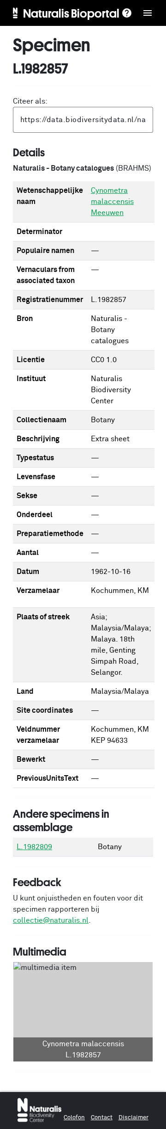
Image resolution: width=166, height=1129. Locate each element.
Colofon (74, 1118)
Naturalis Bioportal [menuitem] (71, 12)
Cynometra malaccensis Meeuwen (112, 201)
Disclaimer (133, 1118)
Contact (102, 1118)
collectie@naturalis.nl (51, 920)
